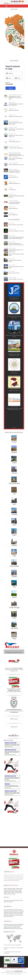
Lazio (14, 493)
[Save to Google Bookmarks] (10, 735)
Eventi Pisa (20, 909)
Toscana (14, 597)
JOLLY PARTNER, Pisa (13, 177)
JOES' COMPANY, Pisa (13, 214)
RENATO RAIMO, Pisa (13, 208)
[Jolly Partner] (14, 290)
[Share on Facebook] (9, 735)
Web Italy (19, 925)
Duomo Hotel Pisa (9, 916)
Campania (14, 473)
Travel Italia (9, 925)
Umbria (14, 618)
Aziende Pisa (11, 911)
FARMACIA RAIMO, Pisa (14, 110)
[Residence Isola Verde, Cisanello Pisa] (14, 345)
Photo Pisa (16, 911)
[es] (22, 1)
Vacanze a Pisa (12, 915)
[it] (12, 1)
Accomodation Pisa (19, 913)
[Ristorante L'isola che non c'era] (14, 307)
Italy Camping (13, 927)
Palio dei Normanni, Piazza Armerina (16, 224)
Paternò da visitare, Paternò (14, 272)
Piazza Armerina (15, 121)
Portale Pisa (6, 911)
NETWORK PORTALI (19, 971)
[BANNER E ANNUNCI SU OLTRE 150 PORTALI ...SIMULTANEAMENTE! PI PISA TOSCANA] (4, 960)
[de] (20, 1)
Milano (21, 900)
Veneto (14, 638)
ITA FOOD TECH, (12, 189)
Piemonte (14, 545)
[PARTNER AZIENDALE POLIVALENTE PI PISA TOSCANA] (17, 960)
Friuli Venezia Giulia (14, 483)
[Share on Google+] (12, 735)
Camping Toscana (7, 927)
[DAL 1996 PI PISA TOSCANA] (11, 960)
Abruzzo (14, 442)
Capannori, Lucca (17, 152)
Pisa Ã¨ (17, 915)
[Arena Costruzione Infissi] (14, 326)
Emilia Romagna (14, 566)
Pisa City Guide (9, 909)
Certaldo (15, 127)
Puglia (14, 555)
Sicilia (14, 587)
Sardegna (14, 576)
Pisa (14, 102)
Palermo (17, 900)
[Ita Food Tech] (14, 364)
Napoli (5, 901)
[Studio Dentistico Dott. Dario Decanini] (14, 399)
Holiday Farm (11, 924)
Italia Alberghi (14, 925)
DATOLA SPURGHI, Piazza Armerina (16, 164)
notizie (13, 235)
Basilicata (14, 452)
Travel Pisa (6, 912)
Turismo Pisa (21, 911)
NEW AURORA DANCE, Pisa (15, 141)
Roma (7, 900)
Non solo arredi (19, 928)
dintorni (13, 241)
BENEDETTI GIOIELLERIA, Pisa (16, 116)
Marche (14, 535)
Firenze (10, 900)
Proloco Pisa (15, 909)
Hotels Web (6, 924)
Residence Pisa (12, 913)
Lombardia (14, 514)
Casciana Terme (17, 146)
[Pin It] (15, 735)
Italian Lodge (17, 924)
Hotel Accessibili (13, 928)
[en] (14, 1)
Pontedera (15, 169)
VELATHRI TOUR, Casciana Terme (16, 147)
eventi (13, 223)
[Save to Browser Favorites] (18, 735)
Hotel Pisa (21, 912)
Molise (14, 524)
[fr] (17, 1)
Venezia (14, 900)
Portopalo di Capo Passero (17, 94)
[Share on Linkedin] (13, 735)
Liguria (14, 504)
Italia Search (24, 968)
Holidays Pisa (6, 915)
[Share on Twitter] (16, 735)
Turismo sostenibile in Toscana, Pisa (16, 279)
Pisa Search (11, 912)
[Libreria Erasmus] (14, 382)
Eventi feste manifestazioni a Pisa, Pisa (16, 230)
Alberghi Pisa (6, 913)
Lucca (15, 133)
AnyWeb (3, 968)
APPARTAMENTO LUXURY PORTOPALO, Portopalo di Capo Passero (15, 97)
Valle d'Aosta (14, 628)
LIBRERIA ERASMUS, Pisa (14, 183)
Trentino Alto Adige (14, 607)
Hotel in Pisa (16, 912)
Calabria (14, 462)
